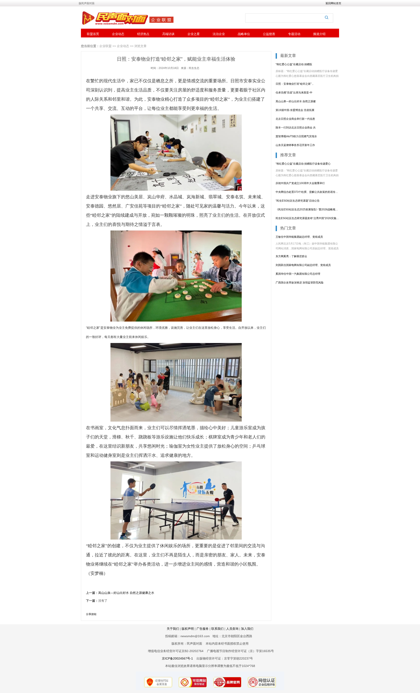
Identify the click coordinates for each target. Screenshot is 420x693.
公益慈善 (269, 34)
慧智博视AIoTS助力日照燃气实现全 (296, 136)
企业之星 (193, 34)
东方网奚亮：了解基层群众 (291, 256)
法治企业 (219, 34)
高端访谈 (168, 34)
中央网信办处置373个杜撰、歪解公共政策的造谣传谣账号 (307, 191)
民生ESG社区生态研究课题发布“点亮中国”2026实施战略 (307, 218)
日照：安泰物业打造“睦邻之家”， (295, 83)
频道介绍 (319, 34)
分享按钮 (91, 614)
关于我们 (173, 628)
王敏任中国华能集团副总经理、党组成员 (299, 236)
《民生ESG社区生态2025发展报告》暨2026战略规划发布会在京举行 (307, 209)
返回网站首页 (333, 3)
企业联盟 (105, 46)
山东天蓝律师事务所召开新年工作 (295, 145)
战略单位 (244, 34)
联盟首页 (93, 34)
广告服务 (203, 628)
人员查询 (232, 628)
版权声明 (188, 628)
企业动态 (118, 34)
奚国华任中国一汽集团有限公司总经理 (298, 273)
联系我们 (217, 628)
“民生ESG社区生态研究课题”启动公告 (298, 200)
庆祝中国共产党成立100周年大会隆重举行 (300, 183)
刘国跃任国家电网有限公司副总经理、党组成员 (303, 265)
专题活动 (294, 34)
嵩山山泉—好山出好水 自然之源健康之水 (126, 593)
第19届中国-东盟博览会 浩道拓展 (295, 110)
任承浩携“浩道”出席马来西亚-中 (294, 92)
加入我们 (247, 628)
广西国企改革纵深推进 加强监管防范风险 (300, 282)
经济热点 (143, 34)
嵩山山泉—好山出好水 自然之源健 (296, 101)
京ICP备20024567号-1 (177, 658)
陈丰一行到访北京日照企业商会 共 (296, 127)
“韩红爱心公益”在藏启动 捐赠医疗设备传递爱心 (303, 163)
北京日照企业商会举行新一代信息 (295, 118)
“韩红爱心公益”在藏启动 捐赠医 (294, 64)
